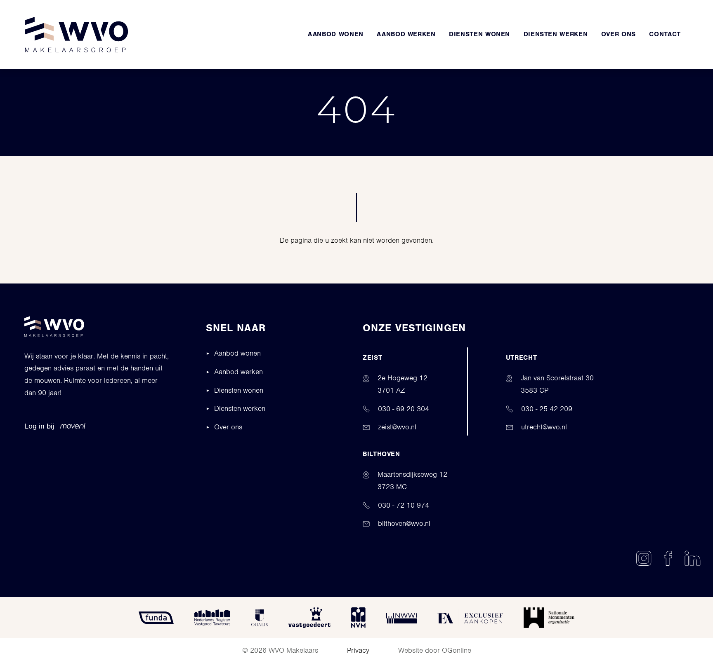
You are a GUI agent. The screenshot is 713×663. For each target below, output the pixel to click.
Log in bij (39, 426)
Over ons (618, 34)
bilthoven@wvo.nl (404, 523)
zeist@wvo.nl (397, 426)
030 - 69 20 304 (403, 408)
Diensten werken (239, 408)
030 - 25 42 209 (546, 408)
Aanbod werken (406, 34)
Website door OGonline (434, 650)
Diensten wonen (479, 34)
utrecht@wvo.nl (544, 426)
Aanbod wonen (336, 34)
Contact (664, 34)
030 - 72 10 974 (403, 505)
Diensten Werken (556, 34)
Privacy (358, 650)
